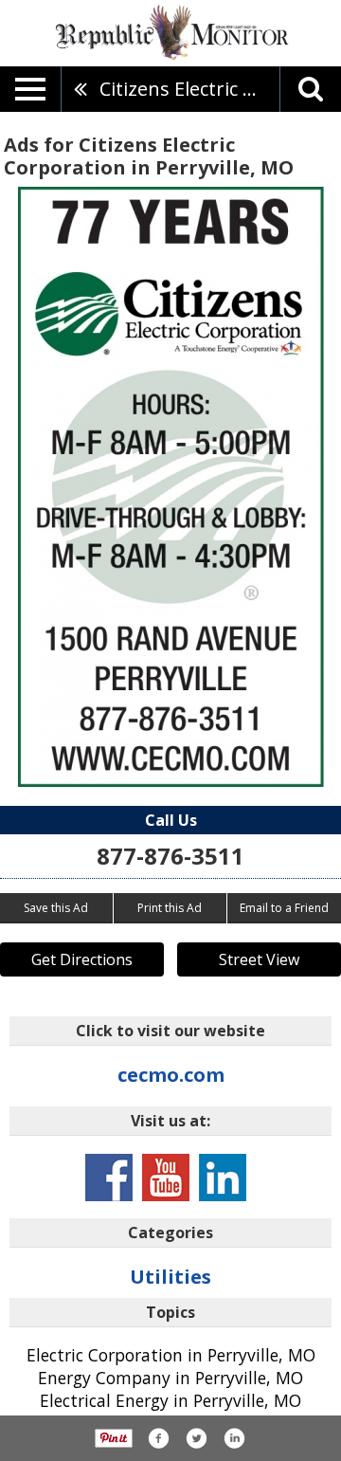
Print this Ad (169, 908)
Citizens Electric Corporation (189, 88)
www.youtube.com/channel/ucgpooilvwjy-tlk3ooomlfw (165, 1177)
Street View (259, 959)
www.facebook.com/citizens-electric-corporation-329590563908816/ (109, 1177)
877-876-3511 (170, 855)
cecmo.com (170, 1075)
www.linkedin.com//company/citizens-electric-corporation (222, 1177)
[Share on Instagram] (234, 1438)
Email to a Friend (284, 908)
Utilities (170, 1276)
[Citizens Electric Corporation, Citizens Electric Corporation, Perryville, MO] (171, 487)
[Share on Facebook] (158, 1438)
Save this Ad (56, 908)
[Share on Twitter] (196, 1438)
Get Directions (82, 959)
